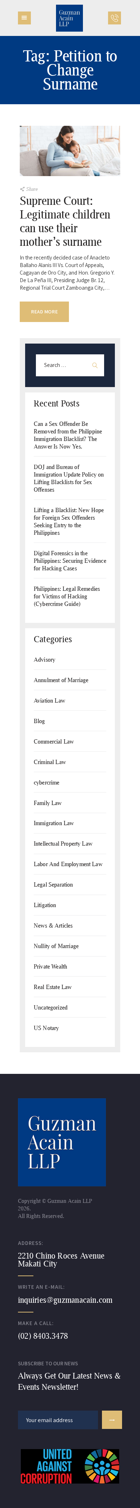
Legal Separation (53, 884)
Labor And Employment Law (68, 863)
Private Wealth (50, 966)
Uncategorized (50, 1007)
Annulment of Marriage (61, 679)
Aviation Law (49, 700)
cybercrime (47, 782)
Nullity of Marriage (56, 945)
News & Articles (53, 925)
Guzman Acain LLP (69, 1200)
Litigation (45, 904)
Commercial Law (54, 741)
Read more (44, 311)
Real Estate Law (53, 986)
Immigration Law (54, 822)
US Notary (46, 1027)
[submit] (112, 1420)
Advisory (44, 659)
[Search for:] (70, 365)
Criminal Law (50, 761)
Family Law (48, 802)
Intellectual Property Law (63, 843)
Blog (39, 720)
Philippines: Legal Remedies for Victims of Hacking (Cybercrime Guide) (67, 596)
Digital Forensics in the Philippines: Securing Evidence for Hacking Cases (70, 560)
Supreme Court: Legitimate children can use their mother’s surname (65, 221)
